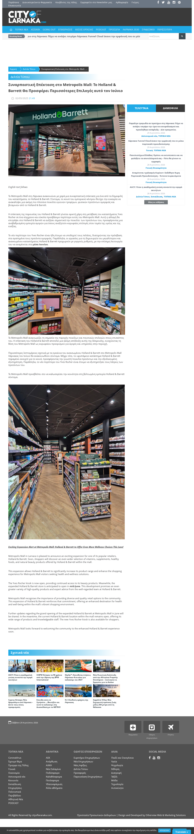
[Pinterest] (180, 2)
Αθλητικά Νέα (15, 799)
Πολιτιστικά (14, 791)
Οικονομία (14, 772)
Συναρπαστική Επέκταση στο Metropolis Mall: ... (64, 69)
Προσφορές (80, 772)
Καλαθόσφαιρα (54, 776)
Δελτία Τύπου (29, 69)
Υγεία (114, 761)
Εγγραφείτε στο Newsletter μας (96, 2)
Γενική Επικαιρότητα (156, 168)
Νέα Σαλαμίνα (53, 769)
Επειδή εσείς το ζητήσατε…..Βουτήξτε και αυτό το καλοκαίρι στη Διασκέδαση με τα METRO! (48, 703)
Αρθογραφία (122, 2)
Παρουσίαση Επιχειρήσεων (88, 776)
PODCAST (101, 29)
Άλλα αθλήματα (54, 787)
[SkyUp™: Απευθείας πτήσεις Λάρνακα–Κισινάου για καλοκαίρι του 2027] (78, 665)
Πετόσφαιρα (52, 780)
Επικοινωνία (14, 5)
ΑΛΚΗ (49, 765)
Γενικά (149, 150)
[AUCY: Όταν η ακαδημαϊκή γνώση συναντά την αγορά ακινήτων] (21, 665)
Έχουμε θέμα (15, 761)
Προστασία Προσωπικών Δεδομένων (96, 815)
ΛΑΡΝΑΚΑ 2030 (131, 29)
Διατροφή (116, 772)
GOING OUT (49, 29)
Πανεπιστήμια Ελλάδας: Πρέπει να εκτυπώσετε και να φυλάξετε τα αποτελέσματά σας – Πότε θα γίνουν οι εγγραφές (156, 158)
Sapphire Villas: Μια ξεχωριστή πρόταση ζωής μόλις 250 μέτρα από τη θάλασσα (104, 703)
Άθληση (115, 769)
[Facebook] (159, 2)
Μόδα (114, 780)
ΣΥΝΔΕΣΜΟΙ (148, 29)
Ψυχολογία (117, 765)
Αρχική (13, 69)
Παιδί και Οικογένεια (122, 757)
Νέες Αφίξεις (80, 765)
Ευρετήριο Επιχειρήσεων (87, 757)
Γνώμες (135, 2)
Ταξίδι (114, 776)
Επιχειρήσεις (15, 787)
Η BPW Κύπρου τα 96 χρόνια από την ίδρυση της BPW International (49, 677)
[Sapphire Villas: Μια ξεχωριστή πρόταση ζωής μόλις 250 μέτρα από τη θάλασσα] (106, 690)
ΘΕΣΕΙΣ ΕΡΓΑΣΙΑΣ (84, 29)
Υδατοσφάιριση (54, 784)
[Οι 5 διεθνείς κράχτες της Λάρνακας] (78, 690)
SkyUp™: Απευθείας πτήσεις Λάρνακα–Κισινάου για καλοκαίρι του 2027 (78, 677)
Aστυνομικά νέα (149, 136)
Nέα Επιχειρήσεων (83, 761)
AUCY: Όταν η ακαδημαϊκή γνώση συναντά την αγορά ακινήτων (20, 677)
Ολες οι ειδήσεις (156, 202)
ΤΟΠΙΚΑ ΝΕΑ (21, 29)
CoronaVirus (14, 757)
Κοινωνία (13, 780)
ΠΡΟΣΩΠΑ (114, 29)
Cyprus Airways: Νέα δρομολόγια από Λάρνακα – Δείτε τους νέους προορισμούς (20, 703)
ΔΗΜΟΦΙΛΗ (170, 108)
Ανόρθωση (51, 761)
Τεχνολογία (117, 784)
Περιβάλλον (14, 795)
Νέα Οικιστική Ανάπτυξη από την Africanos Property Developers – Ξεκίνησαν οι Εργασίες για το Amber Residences (105, 680)
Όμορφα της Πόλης (18, 765)
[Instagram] (175, 2)
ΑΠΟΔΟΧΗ (164, 830)
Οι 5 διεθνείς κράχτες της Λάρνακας (76, 701)
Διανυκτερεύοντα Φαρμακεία (37, 2)
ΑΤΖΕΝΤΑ (35, 29)
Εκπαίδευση (157, 196)
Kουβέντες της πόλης (66, 2)
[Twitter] (164, 2)
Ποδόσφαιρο (53, 772)
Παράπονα (13, 2)
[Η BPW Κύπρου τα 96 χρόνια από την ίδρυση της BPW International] (50, 665)
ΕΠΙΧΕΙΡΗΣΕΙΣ (65, 29)
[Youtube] (169, 2)
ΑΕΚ (48, 757)
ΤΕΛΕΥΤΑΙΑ (141, 108)
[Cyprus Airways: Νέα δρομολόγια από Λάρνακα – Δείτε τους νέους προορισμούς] (21, 690)
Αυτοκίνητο (117, 787)
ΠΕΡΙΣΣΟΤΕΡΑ (164, 29)
